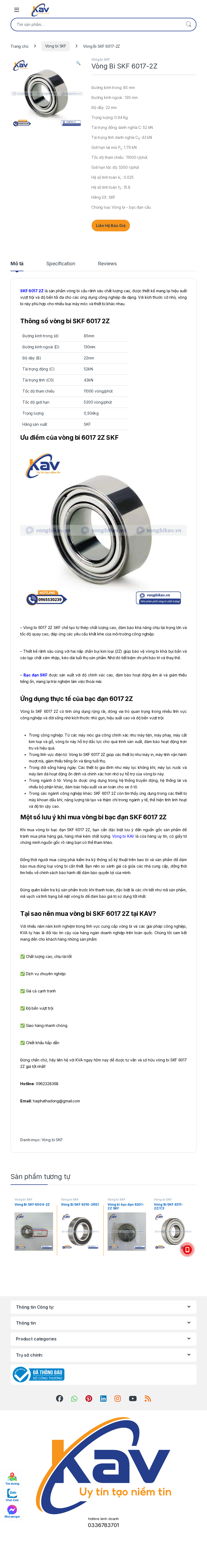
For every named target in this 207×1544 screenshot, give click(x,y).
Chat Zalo (12, 1500)
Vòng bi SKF (55, 46)
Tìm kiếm (188, 24)
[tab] (17, 266)
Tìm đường (12, 1483)
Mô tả (17, 263)
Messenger (12, 1516)
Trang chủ (19, 46)
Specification (60, 263)
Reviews (107, 263)
